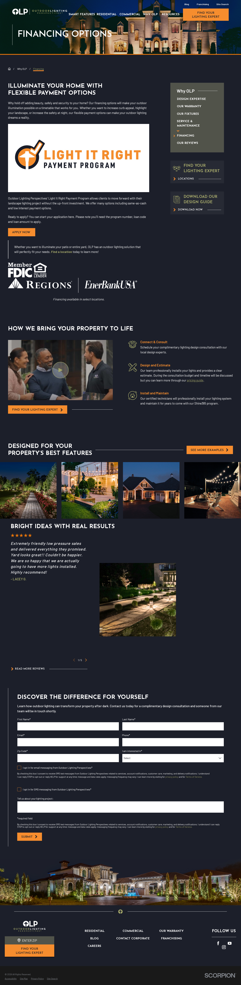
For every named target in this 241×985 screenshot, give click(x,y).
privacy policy (171, 777)
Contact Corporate (133, 938)
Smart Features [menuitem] (82, 14)
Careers (94, 946)
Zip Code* (22, 751)
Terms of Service (194, 777)
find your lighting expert (206, 14)
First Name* (24, 719)
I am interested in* (132, 751)
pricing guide (195, 380)
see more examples (207, 450)
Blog (186, 4)
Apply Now (21, 232)
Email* (21, 735)
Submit (27, 836)
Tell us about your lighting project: (35, 798)
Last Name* (128, 719)
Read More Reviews (30, 669)
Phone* (126, 735)
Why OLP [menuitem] (150, 14)
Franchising (203, 4)
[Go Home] (9, 69)
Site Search (222, 4)
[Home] (39, 12)
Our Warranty (171, 931)
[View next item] (86, 660)
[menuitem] (193, 99)
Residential (94, 931)
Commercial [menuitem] (130, 14)
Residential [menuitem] (106, 14)
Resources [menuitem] (171, 14)
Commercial (133, 931)
